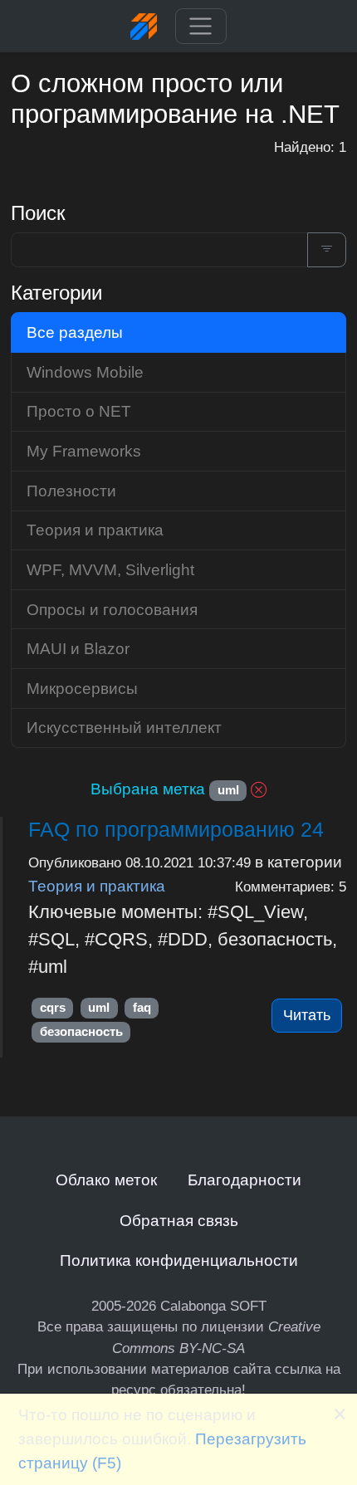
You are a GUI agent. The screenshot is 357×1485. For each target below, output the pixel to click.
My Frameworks (84, 451)
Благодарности (244, 1179)
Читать (306, 1015)
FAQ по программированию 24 (176, 829)
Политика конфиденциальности (179, 1260)
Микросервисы (82, 688)
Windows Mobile (85, 372)
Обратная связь (179, 1220)
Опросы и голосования (112, 609)
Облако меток (106, 1179)
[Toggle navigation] (200, 26)
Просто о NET (79, 411)
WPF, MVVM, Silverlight (110, 569)
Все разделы (75, 332)
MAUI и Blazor (78, 648)
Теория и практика (96, 886)
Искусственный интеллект (124, 727)
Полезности (71, 490)
